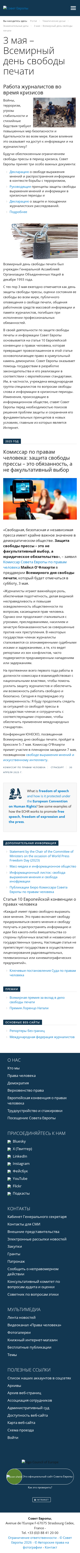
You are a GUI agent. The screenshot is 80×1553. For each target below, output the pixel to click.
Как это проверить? (40, 1487)
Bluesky (19, 1141)
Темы (12, 1354)
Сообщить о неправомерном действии (32, 1271)
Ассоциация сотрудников (29, 1400)
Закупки (14, 1246)
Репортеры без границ (27, 1030)
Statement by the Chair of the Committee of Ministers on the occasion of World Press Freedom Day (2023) (41, 855)
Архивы (14, 1385)
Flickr (17, 1185)
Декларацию (19, 172)
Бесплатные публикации (29, 1347)
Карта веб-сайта (21, 1422)
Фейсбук (20, 1170)
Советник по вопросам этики (33, 1294)
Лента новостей (21, 1317)
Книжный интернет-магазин (32, 1339)
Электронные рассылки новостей (37, 1239)
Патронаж (16, 1261)
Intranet (42, 1499)
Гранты (13, 1253)
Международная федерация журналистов (42, 1037)
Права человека (21, 1075)
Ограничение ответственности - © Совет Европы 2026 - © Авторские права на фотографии (40, 1542)
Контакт (51, 1547)
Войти (12, 1437)
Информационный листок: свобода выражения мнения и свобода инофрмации (37, 876)
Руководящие (21, 186)
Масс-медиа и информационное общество (43, 866)
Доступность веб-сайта (27, 1415)
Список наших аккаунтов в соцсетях (39, 1378)
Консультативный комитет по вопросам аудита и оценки (33, 1284)
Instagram (21, 1163)
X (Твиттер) (22, 1148)
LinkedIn (19, 1156)
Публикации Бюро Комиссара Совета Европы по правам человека (38, 889)
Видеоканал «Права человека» (34, 1324)
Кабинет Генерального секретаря (37, 1216)
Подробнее (18, 212)
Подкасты (21, 1193)
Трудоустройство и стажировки (35, 1110)
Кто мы (13, 1068)
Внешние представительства (33, 1231)
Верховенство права (25, 1090)
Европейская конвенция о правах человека (37, 1100)
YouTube (20, 1178)
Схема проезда (20, 1430)
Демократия (18, 1083)
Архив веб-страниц (24, 1392)
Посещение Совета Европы (31, 1117)
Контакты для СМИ (23, 1224)
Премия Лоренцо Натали (29, 1008)
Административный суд (28, 1407)
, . (37, 816)
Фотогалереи (19, 1332)
